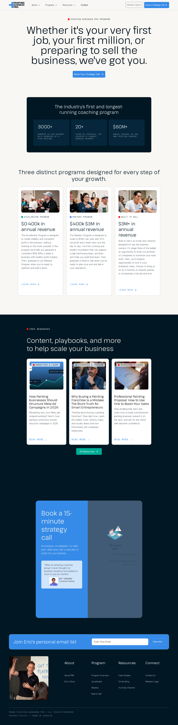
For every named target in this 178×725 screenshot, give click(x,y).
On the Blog (123, 681)
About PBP (69, 675)
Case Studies (124, 675)
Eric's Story (70, 681)
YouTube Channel (126, 687)
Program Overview (100, 675)
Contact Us (150, 675)
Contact (84, 5)
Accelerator (97, 681)
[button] (35, 5)
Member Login (152, 681)
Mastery (95, 687)
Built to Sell (97, 694)
